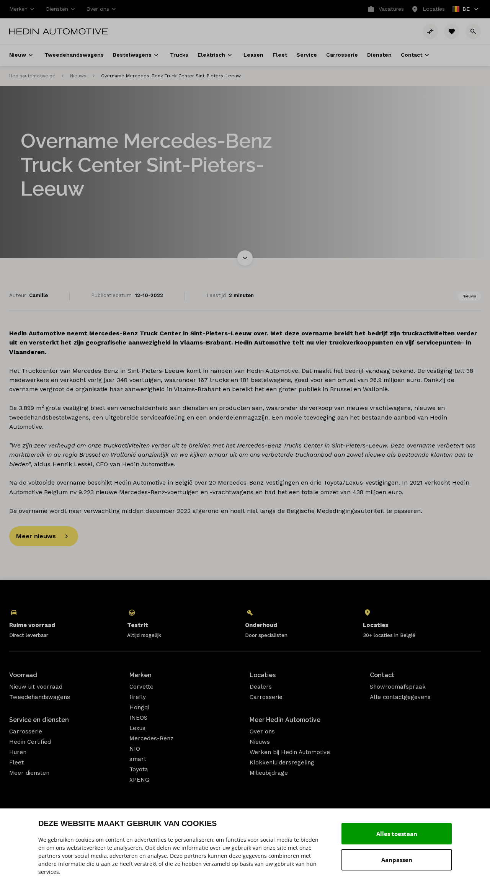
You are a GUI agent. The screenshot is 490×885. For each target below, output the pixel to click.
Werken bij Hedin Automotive (290, 752)
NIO (134, 748)
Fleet (16, 762)
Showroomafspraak (398, 686)
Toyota (138, 769)
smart (137, 759)
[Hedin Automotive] (58, 31)
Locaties (263, 675)
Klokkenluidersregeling (282, 762)
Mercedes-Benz (151, 738)
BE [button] (461, 10)
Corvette (141, 686)
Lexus (137, 728)
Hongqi (139, 707)
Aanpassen (396, 860)
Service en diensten (39, 719)
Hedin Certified (30, 741)
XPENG (139, 779)
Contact (382, 675)
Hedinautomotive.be (32, 75)
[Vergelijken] (430, 31)
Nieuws (78, 75)
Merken (140, 675)
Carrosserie (25, 731)
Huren (17, 752)
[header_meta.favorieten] (451, 31)
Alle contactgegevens (400, 697)
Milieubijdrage (269, 772)
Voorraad (23, 675)
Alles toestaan (396, 834)
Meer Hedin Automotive (285, 719)
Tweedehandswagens (39, 697)
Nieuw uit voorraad (35, 686)
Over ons (262, 731)
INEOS (138, 717)
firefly (137, 697)
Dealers (261, 686)
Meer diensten (29, 772)
